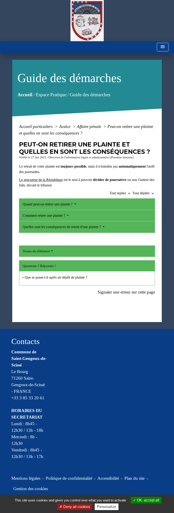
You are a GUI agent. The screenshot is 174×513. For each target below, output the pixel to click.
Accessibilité (108, 478)
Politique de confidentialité (69, 478)
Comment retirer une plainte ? (44, 215)
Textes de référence (36, 251)
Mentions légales (25, 478)
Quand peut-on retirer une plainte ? (48, 204)
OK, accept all (147, 500)
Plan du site (134, 478)
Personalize (106, 507)
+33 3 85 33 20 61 (27, 397)
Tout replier (120, 193)
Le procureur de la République (41, 180)
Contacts (25, 341)
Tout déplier (143, 193)
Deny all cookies (76, 507)
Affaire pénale (89, 126)
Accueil (24, 94)
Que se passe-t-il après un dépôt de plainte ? (56, 277)
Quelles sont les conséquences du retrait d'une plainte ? (62, 227)
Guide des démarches (90, 94)
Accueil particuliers (36, 126)
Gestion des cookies (30, 488)
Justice (65, 126)
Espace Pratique (51, 94)
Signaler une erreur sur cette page (126, 292)
